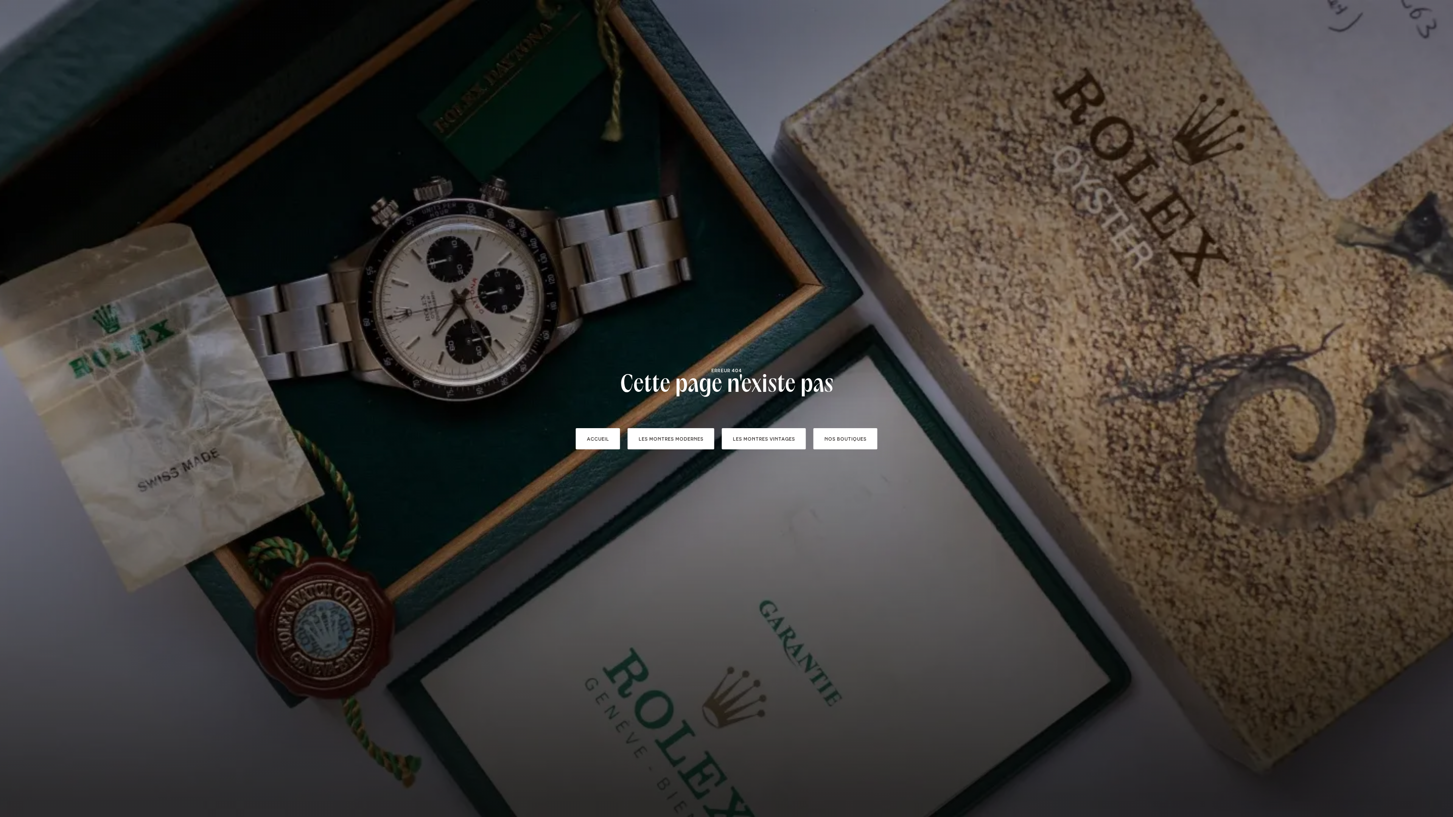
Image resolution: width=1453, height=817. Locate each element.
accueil (598, 438)
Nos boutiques (846, 438)
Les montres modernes (671, 438)
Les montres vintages (764, 438)
